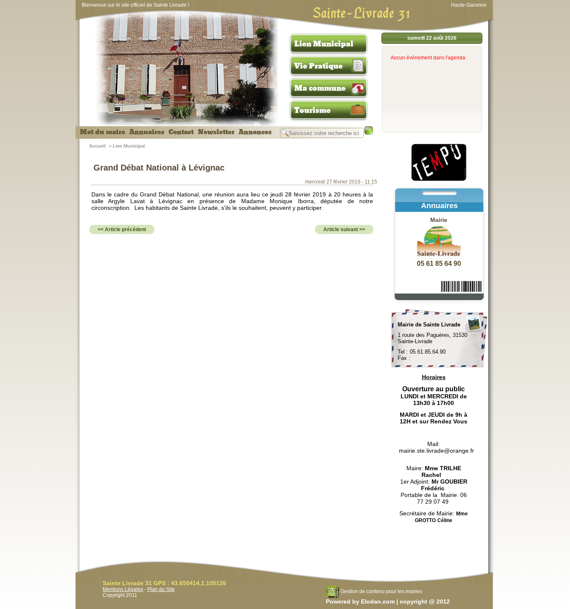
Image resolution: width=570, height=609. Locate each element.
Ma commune (320, 88)
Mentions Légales (123, 589)
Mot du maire (102, 132)
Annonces (255, 132)
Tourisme (312, 110)
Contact (181, 132)
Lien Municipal (323, 44)
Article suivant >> (344, 229)
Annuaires (146, 132)
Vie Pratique (318, 66)
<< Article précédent (122, 229)
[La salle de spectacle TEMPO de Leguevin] (439, 180)
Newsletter (216, 132)
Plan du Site (161, 589)
